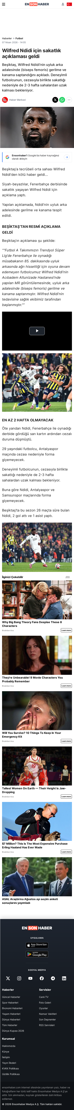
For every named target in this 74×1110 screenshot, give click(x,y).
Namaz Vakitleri (48, 1013)
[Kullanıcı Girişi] (63, 4)
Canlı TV (43, 996)
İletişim (6, 1057)
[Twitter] (8, 978)
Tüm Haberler (9, 1025)
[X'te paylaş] (55, 100)
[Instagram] (19, 978)
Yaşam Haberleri (11, 1013)
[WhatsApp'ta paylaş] (62, 100)
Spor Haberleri (10, 1002)
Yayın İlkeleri (9, 1062)
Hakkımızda (8, 1045)
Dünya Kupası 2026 (13, 1030)
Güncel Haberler (11, 996)
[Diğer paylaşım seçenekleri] (69, 100)
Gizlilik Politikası (11, 1074)
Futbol (19, 38)
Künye (5, 1051)
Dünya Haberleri (11, 1019)
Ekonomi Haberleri (12, 1008)
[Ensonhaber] (37, 4)
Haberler (7, 38)
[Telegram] (53, 978)
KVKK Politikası (10, 1068)
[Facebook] (42, 978)
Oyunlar (43, 1008)
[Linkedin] (64, 978)
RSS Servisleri (47, 1025)
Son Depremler (47, 1019)
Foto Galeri (45, 1002)
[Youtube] (30, 978)
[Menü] (3, 4)
